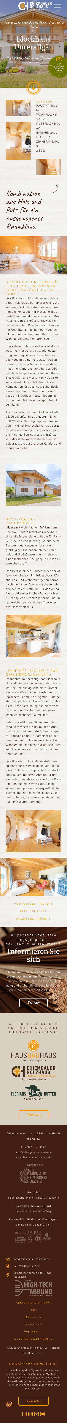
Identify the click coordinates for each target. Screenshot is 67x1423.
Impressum (33, 1331)
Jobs (33, 1309)
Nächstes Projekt (33, 919)
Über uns (33, 1114)
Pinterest (36, 1414)
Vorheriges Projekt (33, 904)
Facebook (24, 1414)
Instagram (30, 1414)
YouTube (42, 1414)
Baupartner (33, 1324)
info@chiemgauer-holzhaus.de (33, 1152)
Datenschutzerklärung (33, 1338)
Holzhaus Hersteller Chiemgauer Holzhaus (30, 6)
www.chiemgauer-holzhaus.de (33, 1157)
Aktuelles (33, 1317)
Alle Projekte (33, 911)
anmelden (33, 1401)
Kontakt (33, 1002)
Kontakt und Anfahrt (33, 1302)
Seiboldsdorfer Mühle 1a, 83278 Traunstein (32, 1275)
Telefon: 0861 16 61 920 (28, 1266)
